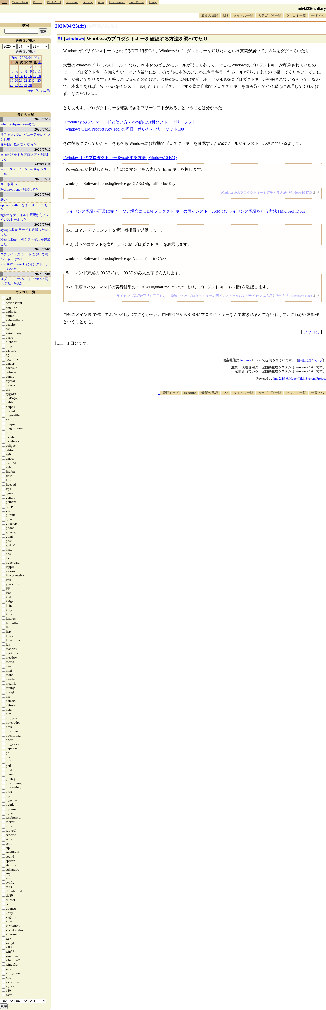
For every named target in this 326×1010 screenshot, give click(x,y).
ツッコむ (311, 332)
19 (11, 80)
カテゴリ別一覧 (269, 15)
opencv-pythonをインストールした (24, 207)
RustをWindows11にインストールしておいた (24, 266)
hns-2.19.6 (280, 378)
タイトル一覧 (243, 15)
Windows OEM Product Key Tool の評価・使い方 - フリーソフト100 (124, 129)
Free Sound (117, 2)
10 (34, 71)
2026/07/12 (42, 149)
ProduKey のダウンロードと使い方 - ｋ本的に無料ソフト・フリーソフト (130, 122)
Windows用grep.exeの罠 (17, 124)
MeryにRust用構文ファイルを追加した (25, 242)
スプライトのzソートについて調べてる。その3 (24, 281)
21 (21, 80)
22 (25, 80)
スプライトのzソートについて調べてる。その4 (24, 256)
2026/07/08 (42, 224)
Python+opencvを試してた (19, 189)
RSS (225, 15)
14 (21, 76)
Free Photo (136, 2)
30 (30, 85)
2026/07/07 (42, 249)
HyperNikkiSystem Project (307, 378)
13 (16, 76)
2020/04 (26, 58)
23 (30, 80)
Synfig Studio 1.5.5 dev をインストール (25, 171)
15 (25, 76)
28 (21, 85)
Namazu (245, 360)
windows (74, 38)
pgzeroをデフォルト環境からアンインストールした (24, 217)
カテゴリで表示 (38, 91)
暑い (3, 199)
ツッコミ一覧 (296, 15)
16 (30, 76)
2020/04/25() (70, 26)
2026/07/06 (42, 274)
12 (11, 76)
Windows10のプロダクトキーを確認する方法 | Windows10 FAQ (121, 157)
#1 (60, 38)
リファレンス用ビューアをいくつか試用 (25, 137)
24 (34, 80)
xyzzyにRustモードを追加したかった (24, 232)
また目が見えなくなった (18, 144)
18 (39, 76)
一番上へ (317, 393)
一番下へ (317, 15)
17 (34, 76)
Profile (37, 2)
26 (11, 85)
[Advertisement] (233, 410)
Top (4, 2)
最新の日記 (209, 15)
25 (39, 80)
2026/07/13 (42, 129)
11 (39, 71)
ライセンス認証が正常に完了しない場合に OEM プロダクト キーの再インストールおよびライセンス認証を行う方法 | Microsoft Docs (185, 211)
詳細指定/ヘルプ (310, 360)
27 (16, 85)
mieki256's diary (312, 8)
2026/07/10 (42, 179)
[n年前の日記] (102, 26)
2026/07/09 (42, 194)
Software (72, 2)
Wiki (101, 2)
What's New (20, 2)
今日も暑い (8, 184)
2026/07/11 (43, 164)
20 (16, 80)
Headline (190, 393)
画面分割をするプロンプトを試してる (25, 157)
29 (25, 85)
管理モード (170, 393)
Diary (153, 2)
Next (37, 58)
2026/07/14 (42, 119)
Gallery (88, 2)
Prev (14, 58)
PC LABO (54, 2)
